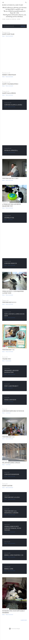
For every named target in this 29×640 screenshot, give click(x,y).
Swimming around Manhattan (11, 371)
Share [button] (3, 36)
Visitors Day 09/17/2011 (10, 178)
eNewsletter (9, 218)
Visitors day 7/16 (8, 350)
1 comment (10, 219)
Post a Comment (9, 36)
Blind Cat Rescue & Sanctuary (12, 5)
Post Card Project (11, 386)
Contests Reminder (11, 474)
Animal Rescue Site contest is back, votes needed (12, 528)
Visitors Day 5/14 (8, 437)
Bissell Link (8, 569)
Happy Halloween (9, 93)
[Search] (26, 2)
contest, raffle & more (13, 105)
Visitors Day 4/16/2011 (12, 497)
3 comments (8, 360)
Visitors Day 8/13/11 (9, 302)
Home (3, 19)
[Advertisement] (14, 54)
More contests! (10, 400)
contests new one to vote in (13, 411)
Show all (23, 26)
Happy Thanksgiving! (10, 84)
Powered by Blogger (15, 628)
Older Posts (24, 620)
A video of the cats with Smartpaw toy (11, 205)
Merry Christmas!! (9, 75)
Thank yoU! (6, 359)
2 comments (10, 401)
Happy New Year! (8, 34)
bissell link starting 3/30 (13, 555)
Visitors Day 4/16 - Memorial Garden (11, 512)
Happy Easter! (7, 485)
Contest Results (10, 263)
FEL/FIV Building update (11, 463)
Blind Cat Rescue (11, 19)
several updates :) (11, 150)
